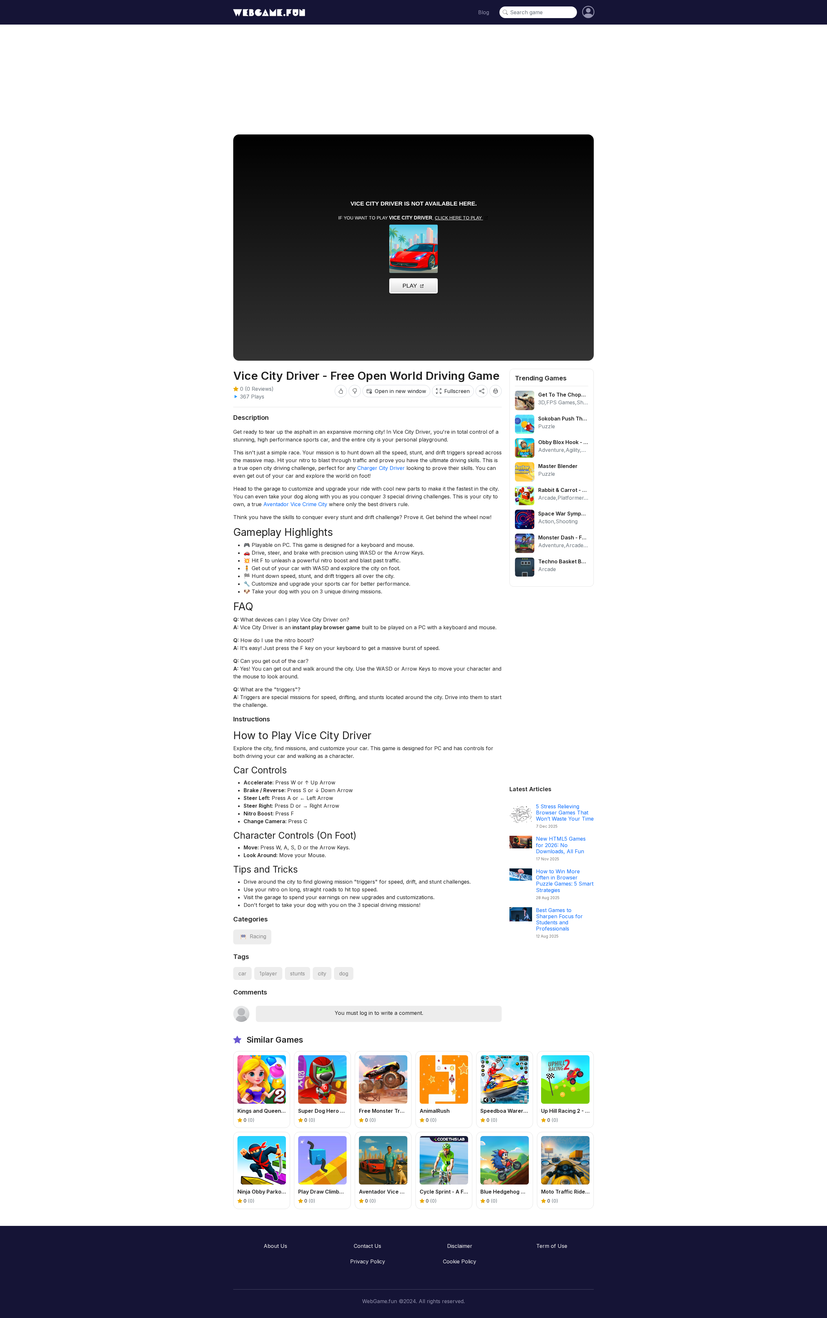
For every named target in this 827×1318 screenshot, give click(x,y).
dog (343, 973)
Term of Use (551, 1246)
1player (268, 973)
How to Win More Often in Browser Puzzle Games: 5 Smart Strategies (564, 880)
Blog (483, 12)
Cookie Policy (459, 1261)
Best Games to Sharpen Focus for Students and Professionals (559, 919)
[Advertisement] (413, 79)
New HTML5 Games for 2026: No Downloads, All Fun (561, 844)
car (242, 973)
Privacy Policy (367, 1261)
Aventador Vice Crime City (295, 504)
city (322, 973)
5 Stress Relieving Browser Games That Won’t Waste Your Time (565, 812)
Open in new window (400, 391)
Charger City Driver (381, 468)
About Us (275, 1246)
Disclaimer (459, 1246)
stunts (297, 973)
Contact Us (367, 1246)
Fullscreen (457, 391)
